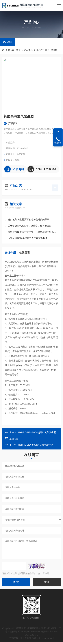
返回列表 (13, 438)
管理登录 (36, 638)
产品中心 (7, 42)
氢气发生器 (41, 50)
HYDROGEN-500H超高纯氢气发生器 (37, 432)
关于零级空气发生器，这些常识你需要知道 (30, 225)
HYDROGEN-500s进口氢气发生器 (35, 444)
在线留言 (24, 252)
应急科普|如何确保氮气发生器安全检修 (28, 238)
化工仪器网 (25, 638)
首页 (18, 50)
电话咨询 (57, 143)
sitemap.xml (48, 638)
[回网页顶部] (57, 132)
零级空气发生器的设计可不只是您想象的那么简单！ (33, 232)
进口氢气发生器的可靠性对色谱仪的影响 (28, 219)
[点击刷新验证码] (37, 566)
